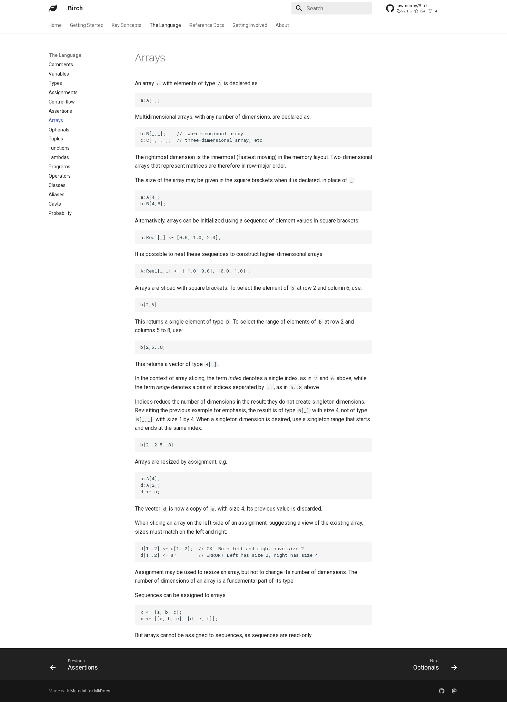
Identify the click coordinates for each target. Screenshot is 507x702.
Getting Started (86, 25)
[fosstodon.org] (454, 690)
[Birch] (53, 8)
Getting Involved (249, 25)
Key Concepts (126, 25)
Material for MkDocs (90, 690)
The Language (165, 25)
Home (55, 25)
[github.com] (441, 690)
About (282, 25)
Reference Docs (206, 25)
